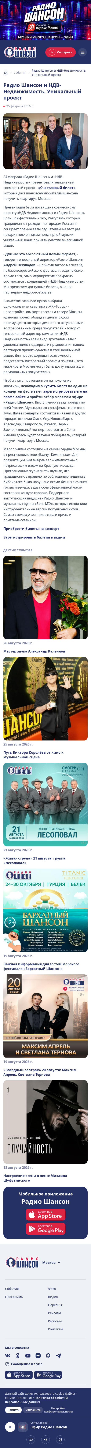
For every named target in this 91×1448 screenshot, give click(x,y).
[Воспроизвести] (10, 1427)
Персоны (55, 1305)
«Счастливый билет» (56, 187)
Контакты (55, 1329)
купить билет (55, 386)
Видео (53, 1297)
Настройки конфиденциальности (58, 1410)
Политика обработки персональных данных (36, 1400)
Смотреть (64, 52)
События (20, 73)
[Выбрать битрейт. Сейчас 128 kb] (60, 1439)
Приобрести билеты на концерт (31, 528)
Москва (49, 1262)
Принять (13, 1410)
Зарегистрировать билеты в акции (34, 537)
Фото (52, 1289)
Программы (14, 1297)
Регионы (55, 1321)
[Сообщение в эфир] (30, 1439)
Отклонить (33, 1410)
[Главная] (5, 72)
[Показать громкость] (45, 1439)
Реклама (54, 1313)
